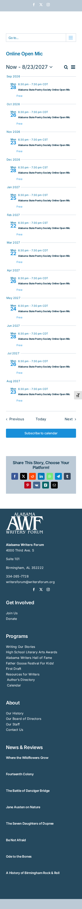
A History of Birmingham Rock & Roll (33, 873)
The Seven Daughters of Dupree (30, 823)
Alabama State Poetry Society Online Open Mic (44, 89)
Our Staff (13, 724)
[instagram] (48, 589)
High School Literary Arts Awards (31, 652)
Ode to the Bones (19, 856)
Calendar (14, 685)
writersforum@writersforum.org (30, 582)
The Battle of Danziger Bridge (28, 791)
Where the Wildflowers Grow (27, 758)
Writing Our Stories (20, 647)
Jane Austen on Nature (23, 807)
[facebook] (33, 589)
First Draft (13, 669)
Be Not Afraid (16, 840)
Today (41, 419)
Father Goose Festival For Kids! (30, 663)
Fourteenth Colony (20, 774)
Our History (15, 713)
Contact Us (14, 730)
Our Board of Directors (23, 719)
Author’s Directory (20, 680)
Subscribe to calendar (41, 433)
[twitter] (41, 589)
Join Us (12, 613)
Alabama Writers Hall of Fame (29, 658)
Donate (11, 619)
